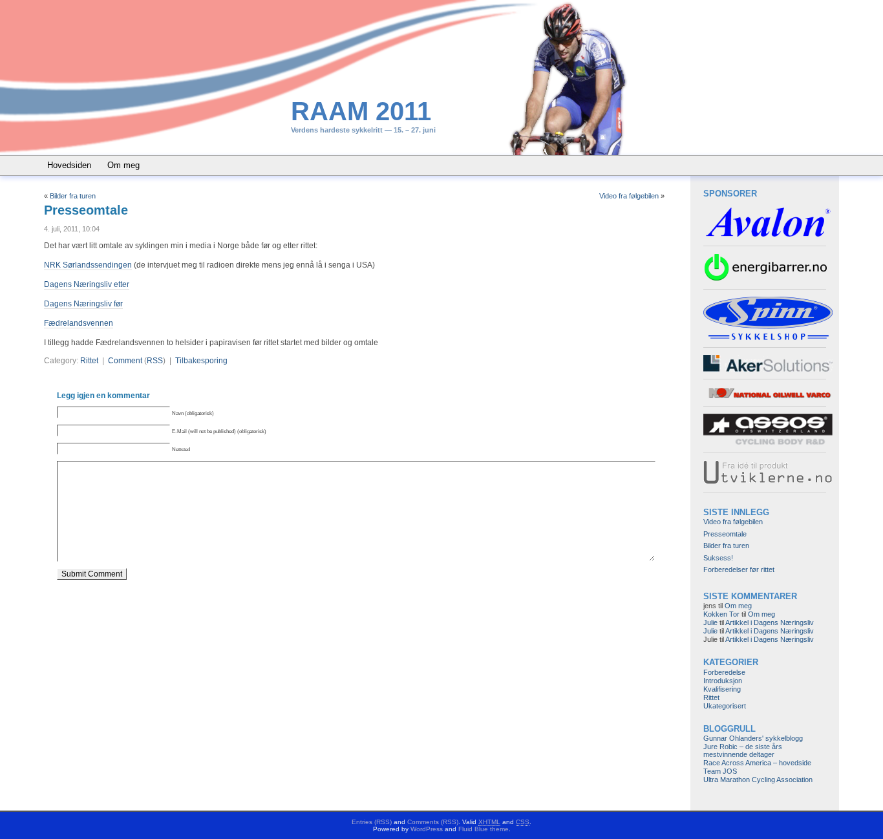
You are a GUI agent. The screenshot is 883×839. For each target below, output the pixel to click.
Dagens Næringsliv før (83, 303)
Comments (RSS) (432, 821)
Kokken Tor (721, 614)
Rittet (89, 360)
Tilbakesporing (201, 360)
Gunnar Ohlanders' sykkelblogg (753, 738)
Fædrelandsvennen (78, 323)
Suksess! (718, 558)
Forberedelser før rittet (738, 569)
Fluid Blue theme (483, 829)
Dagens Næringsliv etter (86, 284)
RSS (155, 360)
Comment (125, 360)
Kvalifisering (722, 689)
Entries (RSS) (372, 821)
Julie (710, 622)
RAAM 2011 (361, 111)
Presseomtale (86, 210)
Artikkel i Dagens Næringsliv (769, 622)
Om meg (123, 165)
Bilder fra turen (73, 196)
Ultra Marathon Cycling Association (758, 779)
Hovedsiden (69, 165)
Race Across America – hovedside (757, 763)
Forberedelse (724, 672)
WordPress (426, 829)
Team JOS (720, 771)
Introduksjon (722, 681)
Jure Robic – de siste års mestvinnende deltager (742, 750)
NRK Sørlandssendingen (88, 265)
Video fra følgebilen (629, 196)
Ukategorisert (724, 706)
